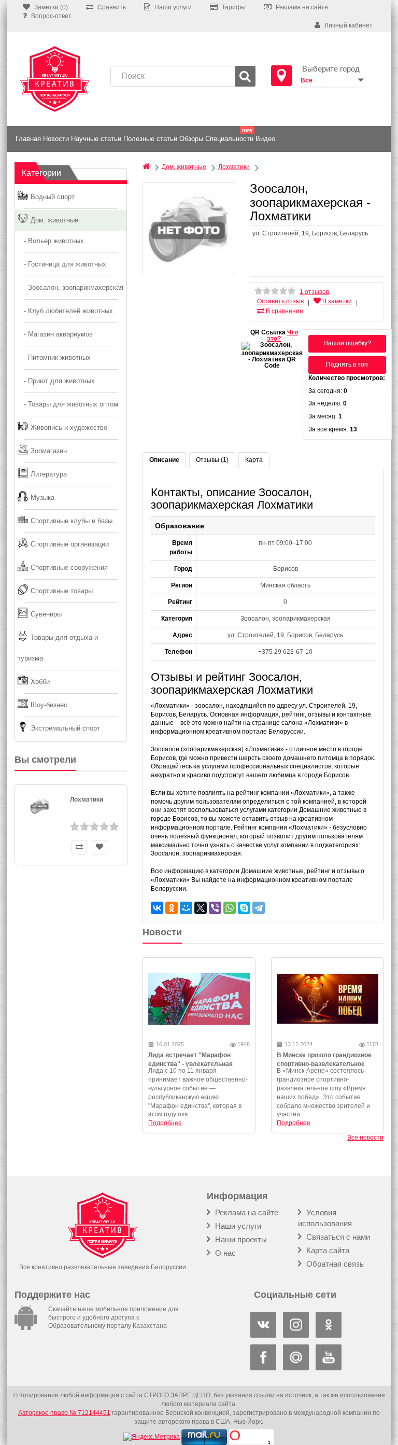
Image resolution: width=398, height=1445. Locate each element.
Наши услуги (237, 1226)
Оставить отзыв (280, 301)
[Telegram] (258, 908)
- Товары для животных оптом (68, 404)
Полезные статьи (150, 139)
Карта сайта (326, 1250)
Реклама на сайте (245, 1212)
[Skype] (244, 908)
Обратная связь (334, 1263)
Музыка (42, 497)
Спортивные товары (62, 591)
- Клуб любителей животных (65, 311)
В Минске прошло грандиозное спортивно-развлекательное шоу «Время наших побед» (324, 1063)
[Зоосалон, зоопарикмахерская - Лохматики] (188, 227)
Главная (28, 139)
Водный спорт (53, 197)
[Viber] (215, 908)
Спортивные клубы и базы (71, 521)
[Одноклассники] (171, 908)
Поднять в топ (347, 364)
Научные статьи (96, 139)
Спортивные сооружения (69, 567)
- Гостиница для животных (62, 264)
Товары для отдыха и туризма (58, 648)
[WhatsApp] (229, 908)
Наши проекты (240, 1239)
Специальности (229, 139)
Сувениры (46, 614)
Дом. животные (54, 220)
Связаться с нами (337, 1236)
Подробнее (165, 1123)
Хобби (40, 681)
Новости (56, 139)
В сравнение (283, 311)
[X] (200, 908)
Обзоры (191, 139)
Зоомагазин (49, 451)
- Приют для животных (56, 381)
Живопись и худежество (69, 427)
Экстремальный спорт (65, 728)
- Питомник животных (54, 357)
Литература (49, 474)
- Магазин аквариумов (55, 334)
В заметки (336, 301)
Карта (254, 460)
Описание (164, 460)
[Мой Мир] (186, 908)
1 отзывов (314, 292)
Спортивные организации (70, 544)
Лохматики (86, 799)
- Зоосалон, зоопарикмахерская (70, 287)
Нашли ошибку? (347, 343)
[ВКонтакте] (157, 908)
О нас (224, 1252)
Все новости (365, 1137)
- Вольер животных (51, 241)
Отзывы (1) (212, 460)
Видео (265, 139)
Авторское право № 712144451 (64, 1412)
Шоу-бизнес (49, 705)
